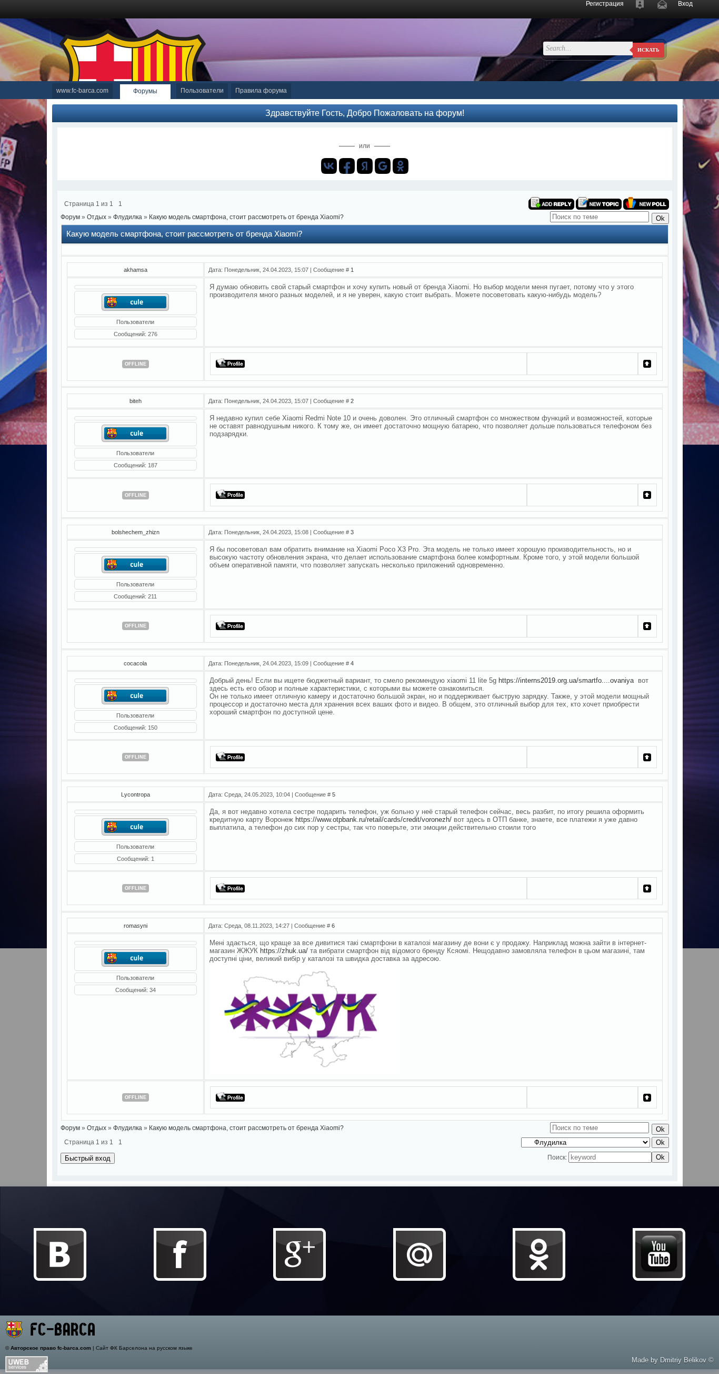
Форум (70, 217)
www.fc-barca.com (82, 90)
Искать (648, 50)
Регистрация (605, 3)
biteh (135, 401)
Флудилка (127, 217)
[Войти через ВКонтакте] (329, 166)
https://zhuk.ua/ (284, 951)
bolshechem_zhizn (135, 532)
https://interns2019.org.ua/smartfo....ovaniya (566, 680)
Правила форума (261, 90)
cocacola (135, 663)
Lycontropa (135, 794)
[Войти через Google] (383, 166)
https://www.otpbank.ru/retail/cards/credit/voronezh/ (373, 819)
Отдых (96, 217)
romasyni (135, 925)
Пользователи (202, 90)
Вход (685, 3)
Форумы (145, 91)
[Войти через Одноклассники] (400, 166)
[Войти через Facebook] (347, 166)
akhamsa (135, 270)
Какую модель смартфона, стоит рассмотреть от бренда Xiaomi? (246, 217)
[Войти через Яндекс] (365, 166)
